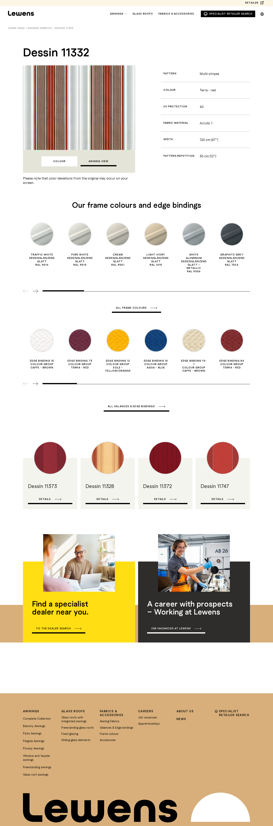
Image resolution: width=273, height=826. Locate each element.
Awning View (99, 161)
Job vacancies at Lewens (171, 628)
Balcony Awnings (34, 726)
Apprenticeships (149, 723)
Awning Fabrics (39, 28)
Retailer (252, 2)
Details (45, 499)
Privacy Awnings (33, 748)
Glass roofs (143, 13)
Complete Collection (37, 718)
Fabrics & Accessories (176, 13)
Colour (59, 161)
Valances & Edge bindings (116, 727)
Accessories (108, 740)
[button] (35, 291)
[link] (50, 473)
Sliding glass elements (75, 740)
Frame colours (109, 734)
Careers (145, 711)
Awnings (117, 13)
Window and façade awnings (36, 758)
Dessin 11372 (157, 486)
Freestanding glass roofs (77, 727)
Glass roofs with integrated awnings (74, 719)
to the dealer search (53, 628)
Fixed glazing (69, 734)
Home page (16, 28)
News (181, 719)
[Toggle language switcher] (262, 13)
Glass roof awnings (35, 774)
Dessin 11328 (100, 486)
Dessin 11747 (215, 486)
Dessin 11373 (42, 486)
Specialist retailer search (230, 13)
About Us (185, 711)
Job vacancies (147, 717)
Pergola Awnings (33, 741)
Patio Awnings (32, 733)
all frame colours (131, 307)
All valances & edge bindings (131, 406)
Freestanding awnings (37, 767)
